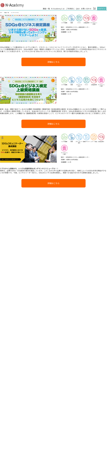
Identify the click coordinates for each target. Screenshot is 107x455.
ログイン (101, 8)
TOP (1, 12)
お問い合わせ (86, 8)
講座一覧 (46, 8)
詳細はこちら (53, 61)
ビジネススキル (15, 12)
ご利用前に (70, 8)
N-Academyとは (58, 8)
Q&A (78, 8)
